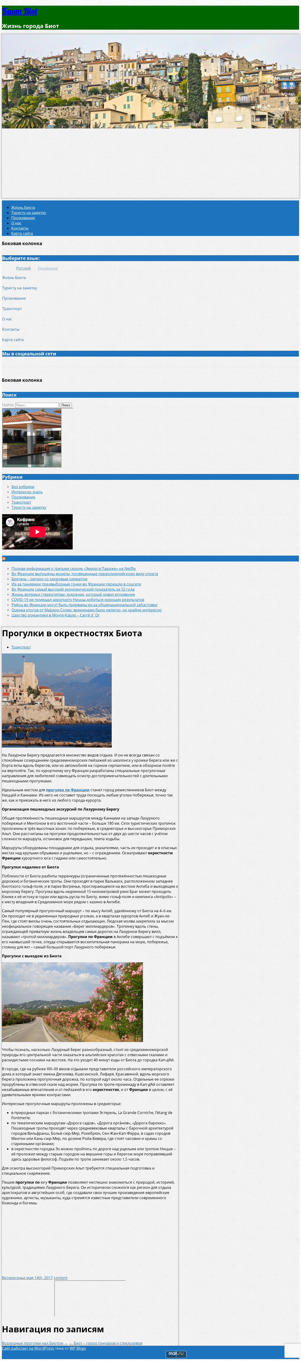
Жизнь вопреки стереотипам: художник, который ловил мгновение (73, 594)
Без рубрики (23, 486)
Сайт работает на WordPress (28, 1348)
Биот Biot (19, 11)
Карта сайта (22, 233)
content (60, 1277)
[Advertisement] (150, 165)
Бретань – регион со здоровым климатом (49, 578)
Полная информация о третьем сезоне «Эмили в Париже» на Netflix (74, 568)
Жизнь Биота (23, 207)
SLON (13, 558)
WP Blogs (78, 1348)
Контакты (19, 228)
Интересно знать (27, 491)
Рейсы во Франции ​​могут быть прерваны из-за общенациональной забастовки (84, 604)
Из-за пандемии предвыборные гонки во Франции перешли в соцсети (76, 584)
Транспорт (12, 308)
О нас (16, 223)
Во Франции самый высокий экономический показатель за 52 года (73, 589)
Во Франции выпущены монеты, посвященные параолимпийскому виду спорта (85, 573)
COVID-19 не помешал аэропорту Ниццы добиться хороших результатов (78, 599)
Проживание (23, 217)
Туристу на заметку (28, 212)
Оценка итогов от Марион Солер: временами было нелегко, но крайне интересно (87, 610)
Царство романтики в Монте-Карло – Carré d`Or (56, 615)
